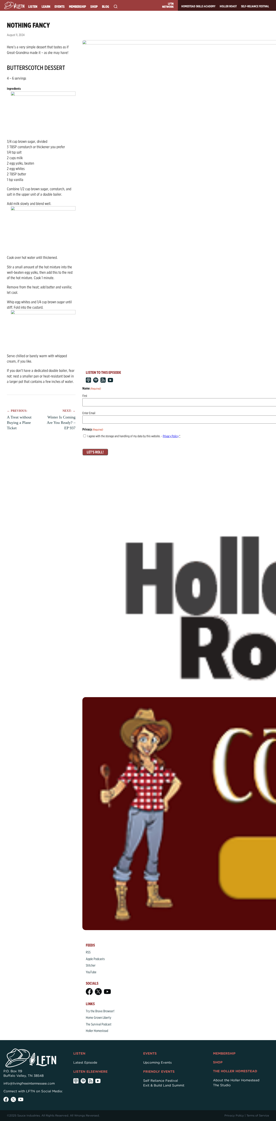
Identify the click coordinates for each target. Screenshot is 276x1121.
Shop (94, 7)
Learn (46, 7)
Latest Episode (85, 1062)
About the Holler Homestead (236, 1080)
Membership (77, 7)
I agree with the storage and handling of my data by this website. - (133, 436)
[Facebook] (89, 991)
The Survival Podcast (98, 1024)
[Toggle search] (115, 6)
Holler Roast (228, 6)
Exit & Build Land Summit (163, 1085)
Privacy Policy (171, 436)
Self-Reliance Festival (255, 6)
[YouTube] (107, 991)
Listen (32, 7)
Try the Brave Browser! (100, 1011)
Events (60, 7)
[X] (98, 991)
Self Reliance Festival (160, 1081)
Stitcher (91, 965)
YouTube (91, 972)
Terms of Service (257, 1115)
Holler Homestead (97, 1031)
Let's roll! (95, 452)
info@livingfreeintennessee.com (29, 1083)
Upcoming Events (157, 1062)
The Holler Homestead (235, 1071)
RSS (88, 952)
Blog (105, 7)
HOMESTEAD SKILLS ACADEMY (198, 6)
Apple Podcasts (95, 959)
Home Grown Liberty (98, 1018)
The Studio (222, 1085)
